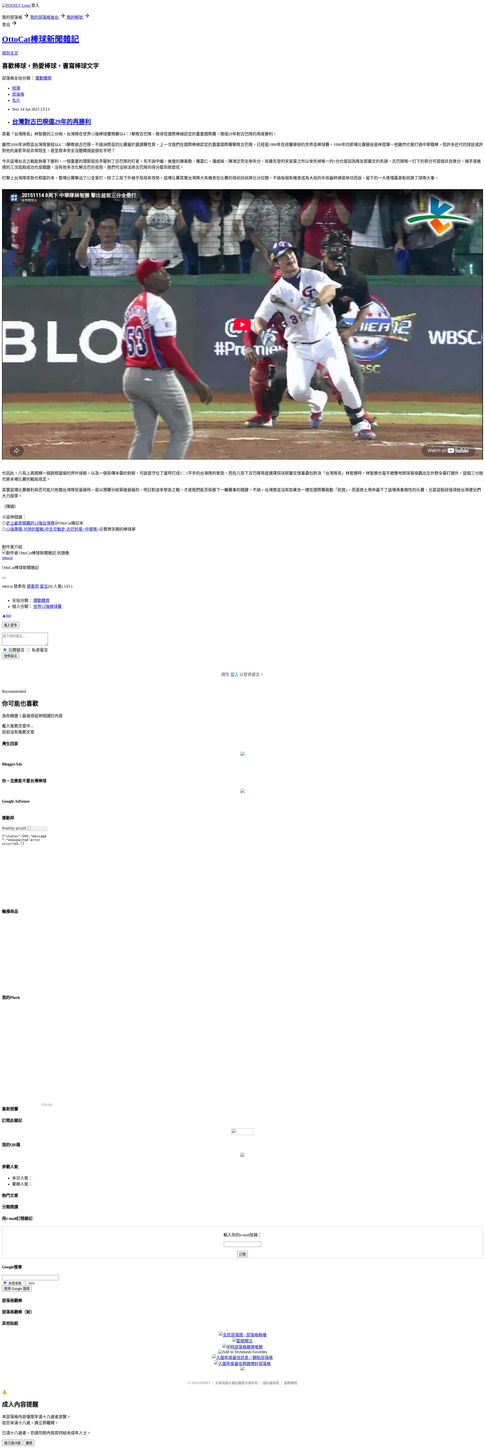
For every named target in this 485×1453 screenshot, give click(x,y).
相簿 (16, 88)
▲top (6, 615)
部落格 (18, 94)
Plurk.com (47, 1104)
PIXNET (204, 1383)
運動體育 (43, 78)
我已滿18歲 (12, 1443)
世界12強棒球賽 (47, 606)
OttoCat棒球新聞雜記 (40, 39)
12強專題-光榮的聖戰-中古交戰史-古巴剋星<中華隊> (52, 529)
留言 (44, 586)
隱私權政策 (271, 1383)
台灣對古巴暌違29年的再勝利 (51, 121)
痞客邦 (33, 586)
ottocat (7, 558)
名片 (16, 100)
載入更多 (10, 625)
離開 (29, 1443)
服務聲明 (290, 1383)
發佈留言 (10, 656)
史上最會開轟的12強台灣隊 (30, 523)
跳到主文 (10, 53)
